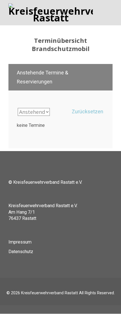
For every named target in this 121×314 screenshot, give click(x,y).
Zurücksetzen (87, 111)
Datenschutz (20, 251)
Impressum (20, 242)
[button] (60, 77)
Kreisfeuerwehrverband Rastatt (49, 293)
